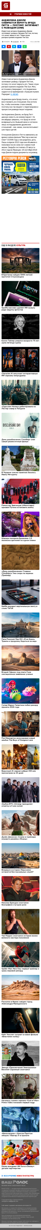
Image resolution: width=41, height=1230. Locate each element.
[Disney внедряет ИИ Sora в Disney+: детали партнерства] (20, 1152)
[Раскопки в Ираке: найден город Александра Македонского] (20, 987)
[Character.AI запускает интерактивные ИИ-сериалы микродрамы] (20, 359)
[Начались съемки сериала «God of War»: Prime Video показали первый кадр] (20, 1086)
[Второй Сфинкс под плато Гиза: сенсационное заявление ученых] (20, 658)
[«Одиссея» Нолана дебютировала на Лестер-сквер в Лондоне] (20, 392)
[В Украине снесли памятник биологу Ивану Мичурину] (20, 458)
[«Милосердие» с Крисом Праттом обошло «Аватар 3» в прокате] (20, 1119)
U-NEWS (14, 94)
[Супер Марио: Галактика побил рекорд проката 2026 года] (20, 691)
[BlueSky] (4, 46)
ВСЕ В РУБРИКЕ (19, 1176)
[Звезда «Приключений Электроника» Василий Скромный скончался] (20, 1053)
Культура (16, 41)
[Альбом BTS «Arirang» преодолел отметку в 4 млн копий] (20, 789)
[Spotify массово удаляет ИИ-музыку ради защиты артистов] (20, 293)
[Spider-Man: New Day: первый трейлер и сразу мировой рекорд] (20, 954)
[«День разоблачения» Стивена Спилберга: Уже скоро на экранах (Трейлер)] (20, 557)
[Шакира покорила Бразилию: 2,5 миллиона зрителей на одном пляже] (20, 524)
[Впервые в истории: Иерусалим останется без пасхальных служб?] (20, 855)
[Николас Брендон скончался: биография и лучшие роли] (20, 888)
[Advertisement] (20, 217)
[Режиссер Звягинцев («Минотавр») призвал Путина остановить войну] (20, 491)
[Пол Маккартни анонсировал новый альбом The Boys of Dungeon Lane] (20, 724)
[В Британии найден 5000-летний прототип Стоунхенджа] (20, 260)
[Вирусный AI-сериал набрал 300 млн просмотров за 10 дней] (20, 757)
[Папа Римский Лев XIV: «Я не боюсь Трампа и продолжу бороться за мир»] (20, 625)
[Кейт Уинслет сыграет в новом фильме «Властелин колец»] (20, 1020)
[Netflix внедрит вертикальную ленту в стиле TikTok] (20, 592)
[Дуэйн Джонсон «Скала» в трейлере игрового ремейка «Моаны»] (20, 822)
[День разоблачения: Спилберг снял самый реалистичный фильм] (20, 425)
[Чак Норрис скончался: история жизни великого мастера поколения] (20, 921)
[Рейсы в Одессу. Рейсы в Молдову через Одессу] (20, 175)
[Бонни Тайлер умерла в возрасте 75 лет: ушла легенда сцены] (20, 326)
